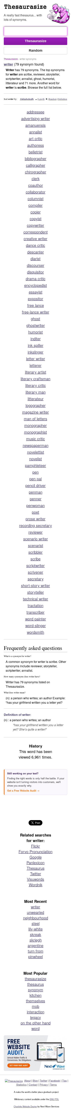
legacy (35, 1017)
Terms (53, 1084)
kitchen (35, 995)
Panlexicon (35, 862)
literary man (36, 392)
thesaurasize (35, 978)
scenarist (35, 545)
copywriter (35, 225)
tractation (35, 605)
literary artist (35, 372)
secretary (36, 578)
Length (41, 98)
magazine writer (35, 412)
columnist (36, 198)
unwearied (35, 912)
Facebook (54, 1080)
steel (36, 923)
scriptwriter (35, 565)
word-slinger (35, 625)
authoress (35, 145)
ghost (35, 318)
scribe (35, 558)
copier (35, 212)
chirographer (35, 172)
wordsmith (35, 632)
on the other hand (36, 1023)
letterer (35, 365)
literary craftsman (35, 378)
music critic (35, 438)
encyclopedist (35, 285)
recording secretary (35, 525)
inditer (35, 338)
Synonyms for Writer (37, 8)
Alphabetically (27, 99)
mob (35, 1006)
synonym (35, 989)
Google (36, 857)
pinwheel (35, 956)
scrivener (35, 572)
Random (52, 98)
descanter (35, 252)
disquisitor (35, 272)
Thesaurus (35, 868)
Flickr (35, 846)
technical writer (35, 599)
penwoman (35, 505)
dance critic (35, 245)
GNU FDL (54, 1099)
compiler (35, 205)
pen (35, 472)
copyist (35, 218)
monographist (35, 432)
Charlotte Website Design (25, 1106)
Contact (33, 1084)
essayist (35, 292)
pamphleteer (35, 465)
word (35, 1028)
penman (35, 492)
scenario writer (35, 538)
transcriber (35, 612)
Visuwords (35, 879)
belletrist (36, 152)
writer (35, 906)
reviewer (35, 532)
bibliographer (35, 158)
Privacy (44, 1084)
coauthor (35, 185)
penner (35, 498)
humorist (35, 332)
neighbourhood (35, 918)
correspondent (35, 232)
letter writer (35, 358)
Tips (64, 1080)
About (27, 1080)
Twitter (35, 873)
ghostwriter (35, 325)
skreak (35, 934)
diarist (35, 258)
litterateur (36, 398)
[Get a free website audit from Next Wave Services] (35, 1053)
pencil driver (35, 485)
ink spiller (35, 345)
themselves (35, 1000)
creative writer (35, 238)
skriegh (36, 940)
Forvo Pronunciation (35, 851)
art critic (35, 138)
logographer (36, 405)
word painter (35, 619)
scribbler (35, 552)
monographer (35, 425)
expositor (35, 298)
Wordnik (35, 884)
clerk (36, 178)
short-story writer (35, 585)
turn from (35, 951)
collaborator (35, 192)
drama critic (35, 278)
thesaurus (35, 984)
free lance (35, 305)
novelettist (35, 452)
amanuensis (35, 125)
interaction (35, 1012)
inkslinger (35, 352)
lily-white (35, 929)
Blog (35, 1080)
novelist (35, 458)
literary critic (35, 385)
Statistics (21, 1084)
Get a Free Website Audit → (23, 790)
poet (35, 512)
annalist (35, 132)
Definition (62, 98)
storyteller (35, 592)
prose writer (35, 518)
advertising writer (35, 118)
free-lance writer (35, 312)
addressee (35, 112)
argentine (35, 945)
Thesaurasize (11, 58)
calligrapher (35, 165)
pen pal (35, 478)
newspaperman (35, 445)
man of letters (35, 418)
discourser (35, 265)
